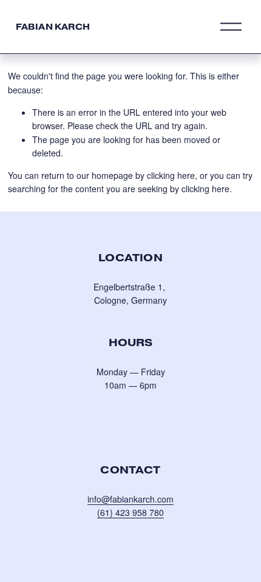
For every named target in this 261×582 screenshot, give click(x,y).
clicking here (171, 175)
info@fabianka (115, 499)
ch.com (160, 499)
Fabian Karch (53, 26)
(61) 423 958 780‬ (130, 512)
